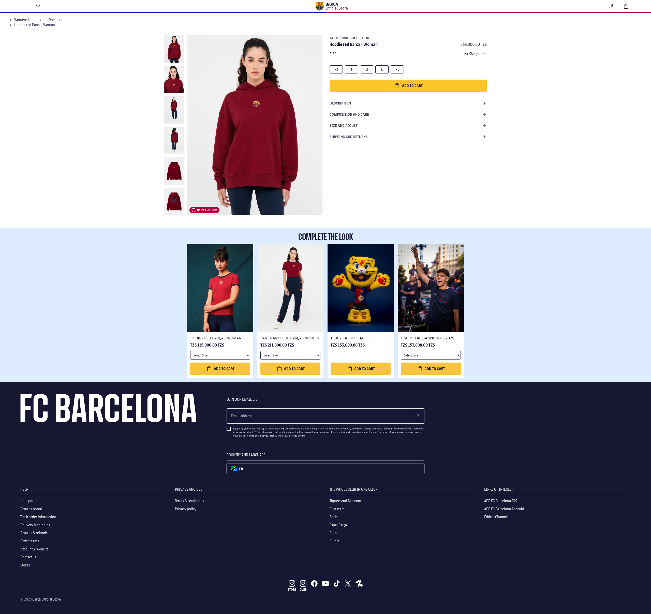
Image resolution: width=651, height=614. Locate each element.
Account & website (34, 549)
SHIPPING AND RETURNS (349, 136)
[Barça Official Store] (331, 6)
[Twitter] (348, 583)
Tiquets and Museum (345, 501)
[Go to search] (39, 6)
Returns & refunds (34, 533)
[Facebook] (314, 583)
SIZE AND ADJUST (344, 125)
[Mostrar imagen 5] (174, 171)
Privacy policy (185, 509)
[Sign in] (612, 6)
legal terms (320, 428)
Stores (25, 565)
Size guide (477, 54)
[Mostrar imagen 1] (174, 49)
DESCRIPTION (340, 103)
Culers (334, 541)
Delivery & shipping (35, 525)
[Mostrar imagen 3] (174, 110)
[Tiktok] (337, 583)
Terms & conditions (189, 501)
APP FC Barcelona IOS (500, 501)
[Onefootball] (359, 583)
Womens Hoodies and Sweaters (38, 20)
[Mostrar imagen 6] (174, 201)
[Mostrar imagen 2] (174, 79)
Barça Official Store (46, 599)
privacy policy (343, 428)
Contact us (28, 557)
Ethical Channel (496, 517)
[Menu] (26, 6)
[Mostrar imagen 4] (174, 140)
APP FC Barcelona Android (504, 509)
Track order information (38, 517)
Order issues (29, 541)
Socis (333, 517)
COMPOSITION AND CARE (349, 114)
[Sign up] (416, 416)
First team (337, 509)
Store (292, 589)
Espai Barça (338, 525)
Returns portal (31, 509)
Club (333, 533)
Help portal (28, 501)
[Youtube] (325, 583)
